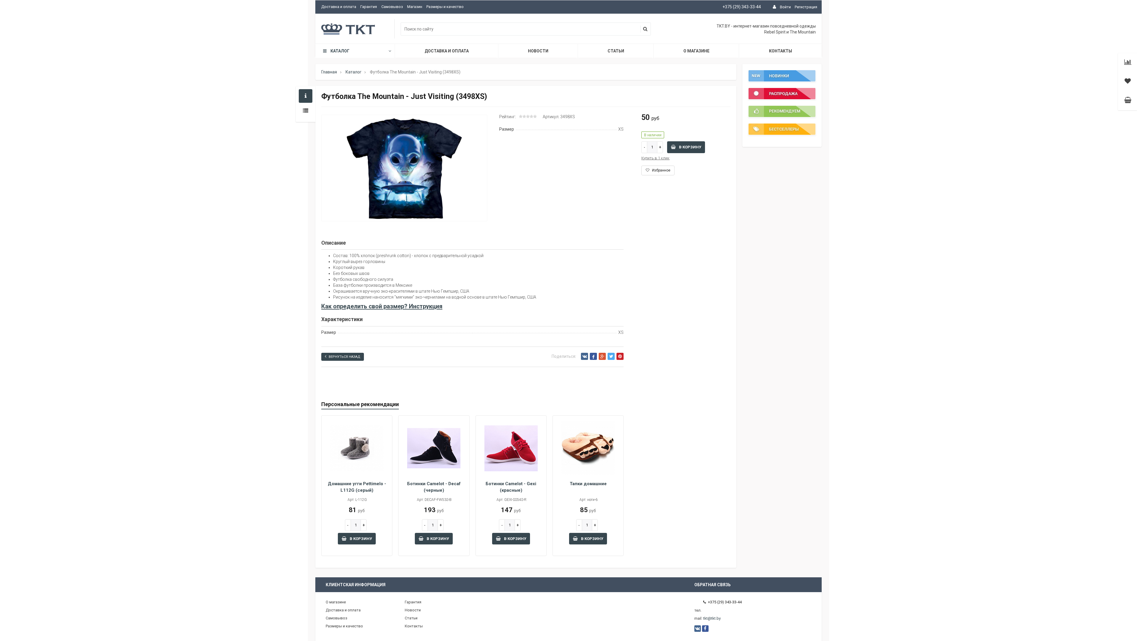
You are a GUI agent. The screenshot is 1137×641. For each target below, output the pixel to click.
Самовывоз (392, 6)
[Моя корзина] (1127, 100)
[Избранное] (1127, 81)
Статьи (616, 51)
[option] (404, 168)
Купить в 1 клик (655, 158)
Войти (785, 7)
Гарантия (368, 6)
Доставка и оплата (338, 6)
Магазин (414, 6)
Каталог (339, 51)
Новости (538, 51)
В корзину (689, 147)
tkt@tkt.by (712, 618)
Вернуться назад (344, 357)
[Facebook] (593, 356)
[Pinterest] (620, 356)
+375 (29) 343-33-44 (741, 6)
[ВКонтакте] (584, 356)
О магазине (696, 51)
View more (782, 80)
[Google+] (602, 356)
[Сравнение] (1127, 62)
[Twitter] (611, 356)
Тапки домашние (588, 483)
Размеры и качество (445, 6)
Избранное (660, 170)
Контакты (780, 51)
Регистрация (806, 7)
